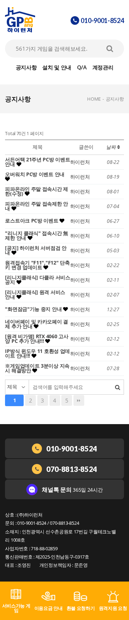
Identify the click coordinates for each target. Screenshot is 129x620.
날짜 (111, 147)
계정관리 (103, 67)
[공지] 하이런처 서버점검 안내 (35, 250)
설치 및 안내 (56, 67)
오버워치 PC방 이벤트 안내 (34, 174)
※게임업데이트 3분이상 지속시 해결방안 (37, 368)
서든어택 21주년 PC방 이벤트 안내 (37, 162)
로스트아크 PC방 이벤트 (32, 220)
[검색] (118, 387)
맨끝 (78, 400)
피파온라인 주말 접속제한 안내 (36, 206)
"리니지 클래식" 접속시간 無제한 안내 (36, 236)
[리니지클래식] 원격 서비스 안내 (35, 294)
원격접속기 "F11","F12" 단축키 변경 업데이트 (37, 265)
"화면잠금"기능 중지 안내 (34, 309)
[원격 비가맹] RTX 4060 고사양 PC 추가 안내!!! (36, 339)
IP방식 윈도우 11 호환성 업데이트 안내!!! (37, 353)
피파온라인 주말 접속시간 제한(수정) (36, 191)
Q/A (82, 67)
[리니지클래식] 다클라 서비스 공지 (37, 280)
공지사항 (26, 67)
